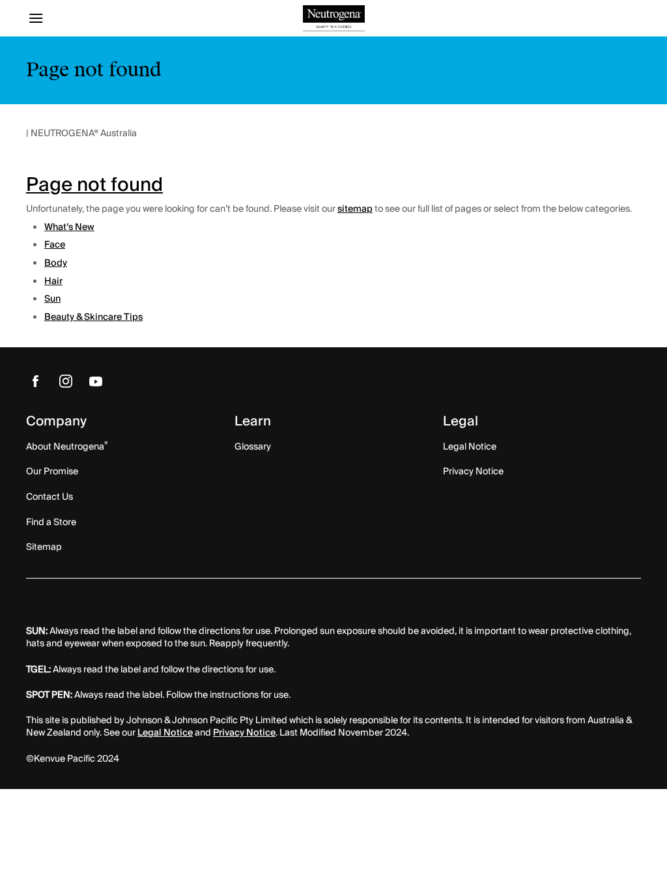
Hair (53, 281)
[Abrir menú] (103, 18)
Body (55, 263)
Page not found (94, 185)
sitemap (355, 209)
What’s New (69, 227)
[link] (36, 380)
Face (54, 245)
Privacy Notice (244, 733)
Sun (52, 299)
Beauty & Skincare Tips (93, 317)
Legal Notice (165, 733)
